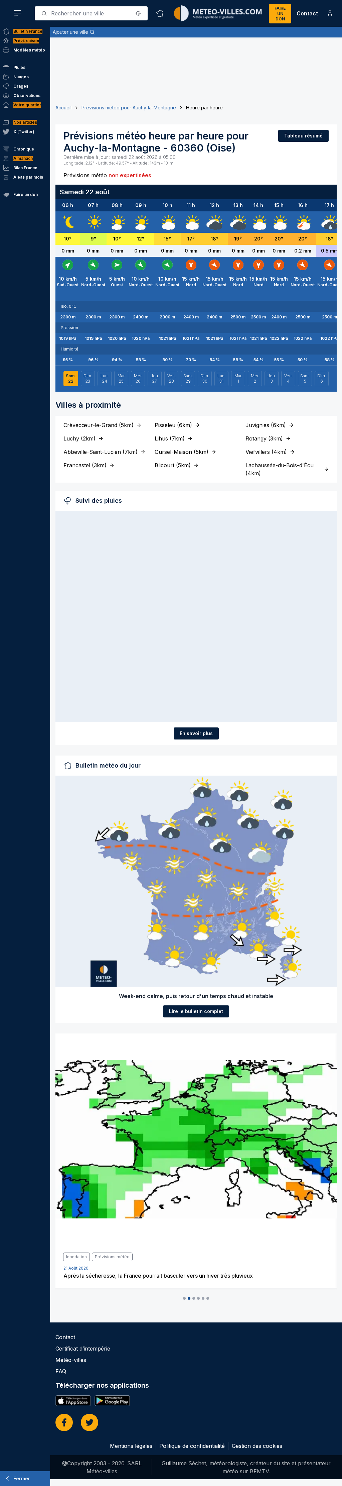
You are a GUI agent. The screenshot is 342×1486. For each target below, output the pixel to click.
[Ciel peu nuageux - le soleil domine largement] (117, 222)
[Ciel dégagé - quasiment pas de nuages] (68, 222)
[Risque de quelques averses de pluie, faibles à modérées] (329, 222)
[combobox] (91, 13)
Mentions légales (131, 1446)
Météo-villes (70, 1360)
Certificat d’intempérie (82, 1348)
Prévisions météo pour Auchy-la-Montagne (128, 107)
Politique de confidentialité (192, 1446)
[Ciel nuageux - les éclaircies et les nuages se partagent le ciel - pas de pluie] (167, 222)
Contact (307, 13)
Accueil (63, 107)
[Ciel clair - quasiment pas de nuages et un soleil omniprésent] (93, 222)
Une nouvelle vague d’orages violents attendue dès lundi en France (147, 1275)
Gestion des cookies (257, 1446)
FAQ (60, 1371)
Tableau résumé (303, 135)
